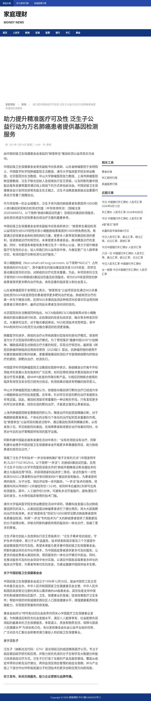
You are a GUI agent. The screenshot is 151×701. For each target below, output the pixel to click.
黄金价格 (7, 3)
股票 (47, 32)
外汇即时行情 (22, 3)
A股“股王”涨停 (110, 224)
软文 (7, 676)
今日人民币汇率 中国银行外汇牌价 (121, 263)
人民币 (16, 32)
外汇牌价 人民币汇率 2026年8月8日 (122, 212)
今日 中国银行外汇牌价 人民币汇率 (122, 218)
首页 (5, 32)
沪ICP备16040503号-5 (89, 697)
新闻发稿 (24, 676)
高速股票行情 (40, 3)
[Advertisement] (75, 66)
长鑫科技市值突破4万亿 (115, 230)
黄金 (78, 32)
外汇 (68, 32)
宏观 (37, 32)
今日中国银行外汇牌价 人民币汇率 (121, 247)
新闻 (27, 32)
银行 (58, 32)
